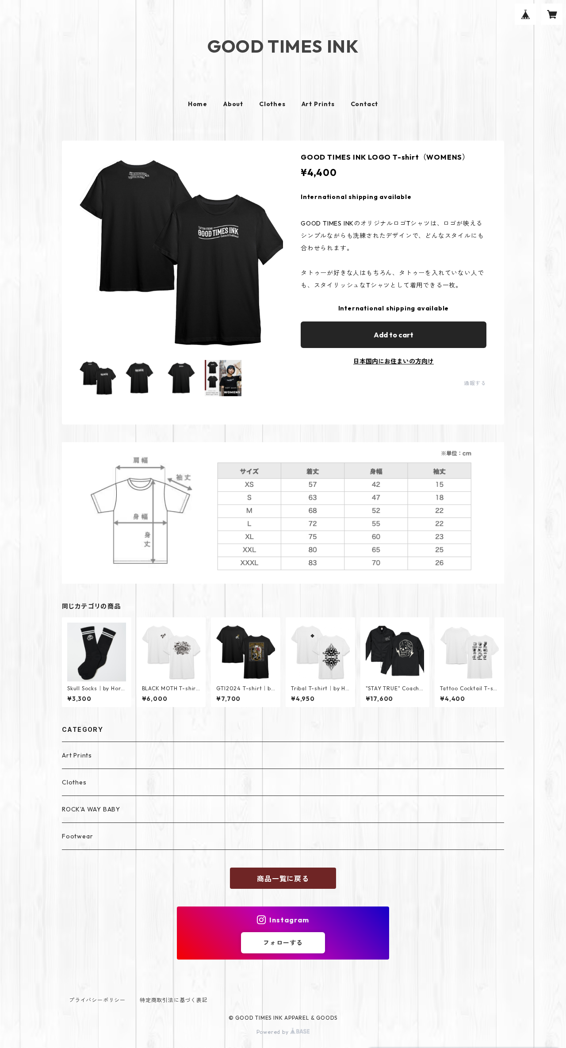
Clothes (272, 104)
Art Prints (318, 104)
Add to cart (393, 334)
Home (197, 104)
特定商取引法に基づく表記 (174, 1000)
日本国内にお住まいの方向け (393, 361)
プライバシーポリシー (97, 1000)
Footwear (77, 836)
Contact (365, 104)
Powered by (273, 1032)
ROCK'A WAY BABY (91, 809)
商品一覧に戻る (283, 878)
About (233, 104)
